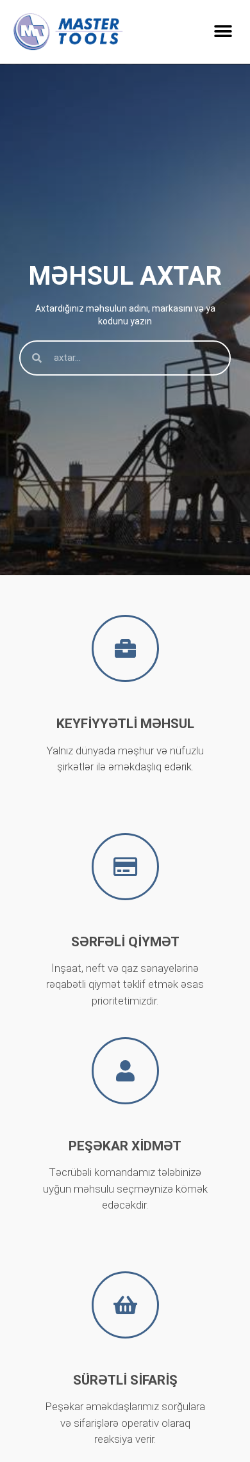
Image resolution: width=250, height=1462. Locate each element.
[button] (222, 31)
